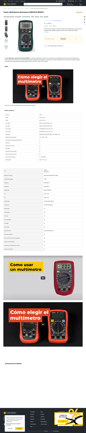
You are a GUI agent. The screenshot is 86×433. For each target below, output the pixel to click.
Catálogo (9, 8)
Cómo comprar (11, 1)
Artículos (32, 419)
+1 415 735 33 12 (61, 411)
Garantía (46, 16)
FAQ (31, 426)
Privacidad (43, 419)
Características (26, 16)
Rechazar (10, 428)
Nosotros (5, 1)
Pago (41, 16)
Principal (5, 8)
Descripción (18, 16)
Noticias (32, 416)
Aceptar (19, 428)
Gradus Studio (56, 431)
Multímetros (27, 8)
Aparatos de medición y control (18, 8)
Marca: (45, 23)
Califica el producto (56, 20)
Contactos (17, 1)
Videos (31, 421)
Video (32, 16)
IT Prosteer (46, 431)
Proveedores (33, 424)
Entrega (37, 16)
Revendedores (44, 421)
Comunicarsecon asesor (63, 39)
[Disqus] (43, 382)
